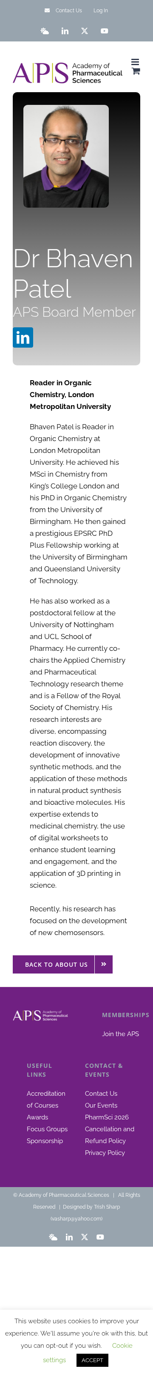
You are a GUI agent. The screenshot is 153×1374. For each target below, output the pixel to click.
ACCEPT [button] (92, 1360)
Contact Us (101, 1093)
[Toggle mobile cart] (136, 70)
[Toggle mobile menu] (135, 62)
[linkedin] (23, 337)
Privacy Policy (105, 1153)
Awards (37, 1117)
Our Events (101, 1105)
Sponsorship (45, 1141)
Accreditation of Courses (46, 1099)
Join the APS (120, 1034)
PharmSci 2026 (107, 1117)
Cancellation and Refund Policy (109, 1135)
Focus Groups (47, 1129)
